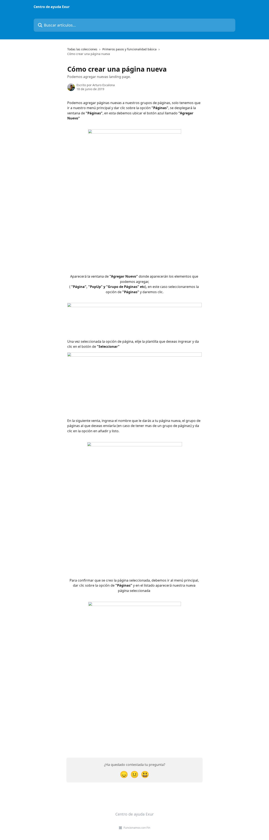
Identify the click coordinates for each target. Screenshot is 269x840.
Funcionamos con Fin (137, 827)
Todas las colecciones (82, 49)
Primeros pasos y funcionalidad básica (129, 49)
